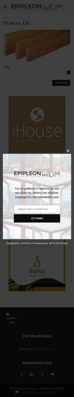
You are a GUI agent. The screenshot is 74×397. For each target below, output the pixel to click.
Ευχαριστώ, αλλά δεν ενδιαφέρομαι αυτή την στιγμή (37, 243)
